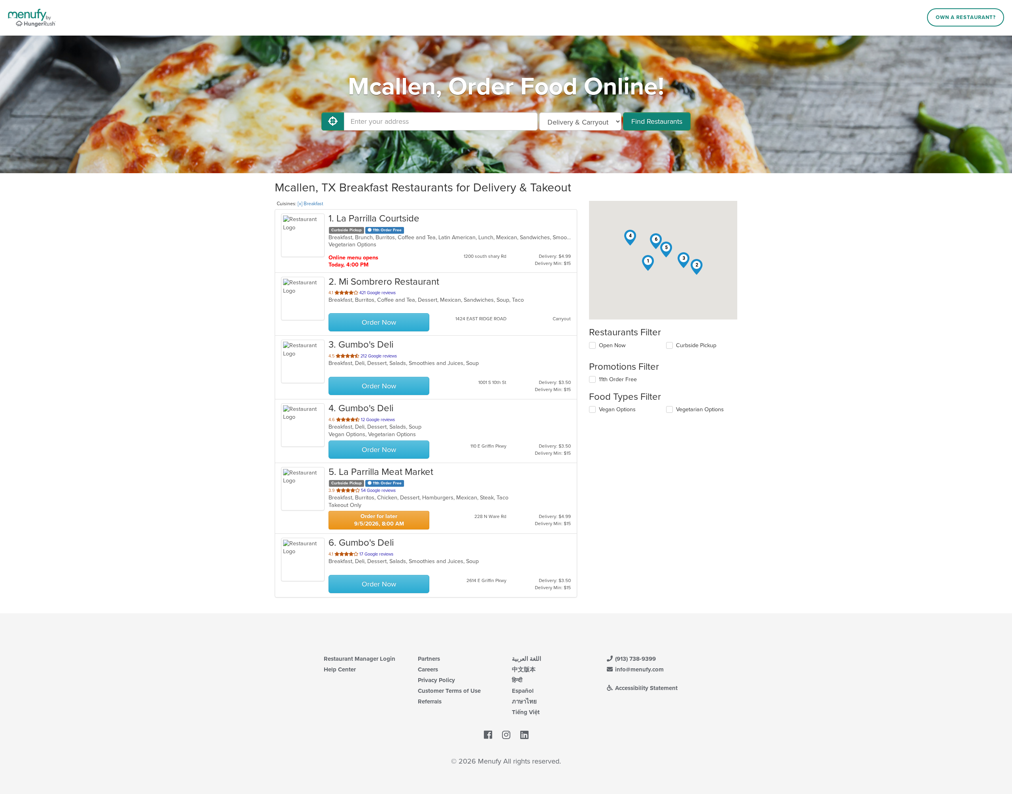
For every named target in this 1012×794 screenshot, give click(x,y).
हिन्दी (517, 680)
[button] (648, 263)
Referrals (430, 701)
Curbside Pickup (696, 345)
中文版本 (524, 669)
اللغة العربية (526, 658)
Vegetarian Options (700, 409)
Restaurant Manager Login (359, 658)
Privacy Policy (436, 680)
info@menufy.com (639, 669)
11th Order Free (618, 379)
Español (523, 690)
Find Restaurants (656, 121)
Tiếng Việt (526, 712)
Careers (428, 669)
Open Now (612, 345)
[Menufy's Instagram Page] (506, 735)
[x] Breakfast (310, 203)
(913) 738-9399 (635, 658)
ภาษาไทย (524, 701)
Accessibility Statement (646, 688)
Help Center (340, 669)
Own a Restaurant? (966, 17)
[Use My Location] (332, 121)
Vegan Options (617, 409)
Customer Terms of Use (449, 690)
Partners (429, 658)
